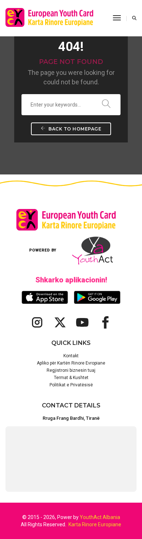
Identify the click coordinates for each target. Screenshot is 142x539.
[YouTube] (82, 322)
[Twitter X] (60, 322)
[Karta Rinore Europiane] (53, 17)
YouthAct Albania (100, 517)
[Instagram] (37, 322)
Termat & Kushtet (71, 377)
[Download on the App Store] (44, 297)
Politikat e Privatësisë (71, 384)
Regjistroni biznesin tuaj (71, 370)
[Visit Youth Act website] (92, 251)
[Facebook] (105, 322)
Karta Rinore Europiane (94, 524)
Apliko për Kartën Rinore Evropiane (71, 363)
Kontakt (71, 355)
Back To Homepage (74, 129)
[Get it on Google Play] (97, 297)
